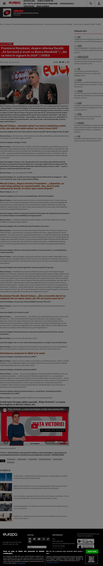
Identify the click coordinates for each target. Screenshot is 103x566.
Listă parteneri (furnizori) (52, 562)
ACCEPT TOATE (92, 551)
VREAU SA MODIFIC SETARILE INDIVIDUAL (91, 559)
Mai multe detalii (21, 563)
